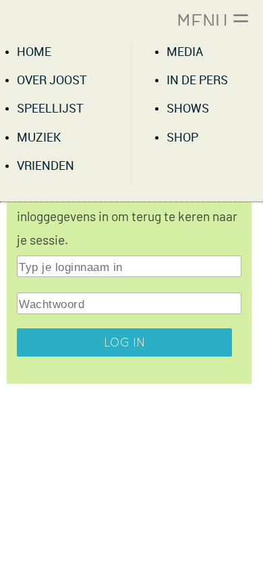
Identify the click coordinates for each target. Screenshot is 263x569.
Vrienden (45, 166)
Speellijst (50, 108)
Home (34, 52)
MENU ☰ (213, 20)
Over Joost (52, 80)
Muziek (39, 137)
